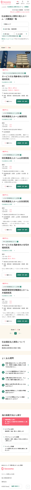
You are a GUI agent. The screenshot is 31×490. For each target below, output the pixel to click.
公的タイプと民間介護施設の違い (10, 36)
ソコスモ (4, 6)
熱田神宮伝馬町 (16, 95)
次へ (20, 333)
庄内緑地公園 (7, 173)
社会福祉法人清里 (7, 82)
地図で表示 (14, 486)
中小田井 (24, 173)
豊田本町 (9, 95)
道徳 (5, 95)
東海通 (23, 95)
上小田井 (18, 173)
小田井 (13, 173)
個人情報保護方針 (7, 478)
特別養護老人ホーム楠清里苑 (14, 116)
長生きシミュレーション (8, 38)
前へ (11, 333)
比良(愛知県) (7, 131)
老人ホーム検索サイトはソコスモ (19, 12)
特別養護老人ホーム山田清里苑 (15, 158)
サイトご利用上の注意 (8, 474)
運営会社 (4, 481)
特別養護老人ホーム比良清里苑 (15, 201)
